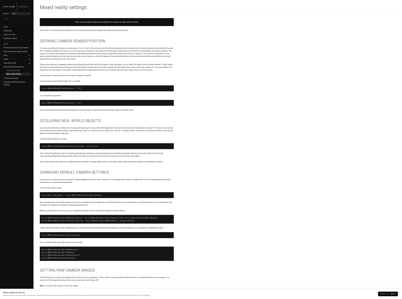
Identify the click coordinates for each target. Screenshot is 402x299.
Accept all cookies (388, 294)
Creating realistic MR (13, 70)
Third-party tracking (11, 78)
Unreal (6, 59)
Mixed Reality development (14, 67)
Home (6, 27)
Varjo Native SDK (10, 63)
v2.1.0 (6, 44)
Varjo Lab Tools (9, 35)
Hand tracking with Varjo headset (16, 48)
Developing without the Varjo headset (14, 83)
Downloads (8, 31)
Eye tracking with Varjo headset (15, 52)
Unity (5, 55)
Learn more (146, 295)
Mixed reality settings (13, 74)
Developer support (10, 38)
